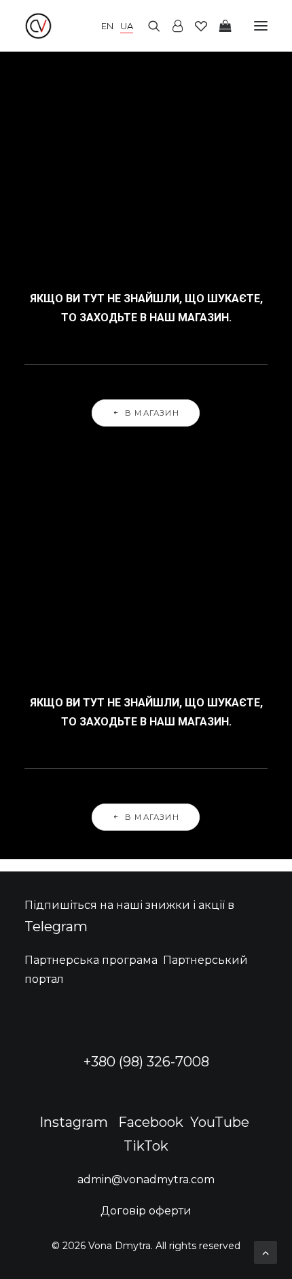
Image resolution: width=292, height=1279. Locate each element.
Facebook (150, 1122)
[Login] (171, 26)
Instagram (73, 1122)
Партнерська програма (91, 960)
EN (107, 25)
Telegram (56, 926)
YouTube (219, 1122)
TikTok (146, 1146)
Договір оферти (146, 1210)
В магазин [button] (153, 413)
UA (126, 25)
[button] (261, 26)
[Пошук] (148, 26)
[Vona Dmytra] (79, 25)
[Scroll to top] (265, 1251)
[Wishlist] (195, 26)
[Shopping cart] (219, 26)
